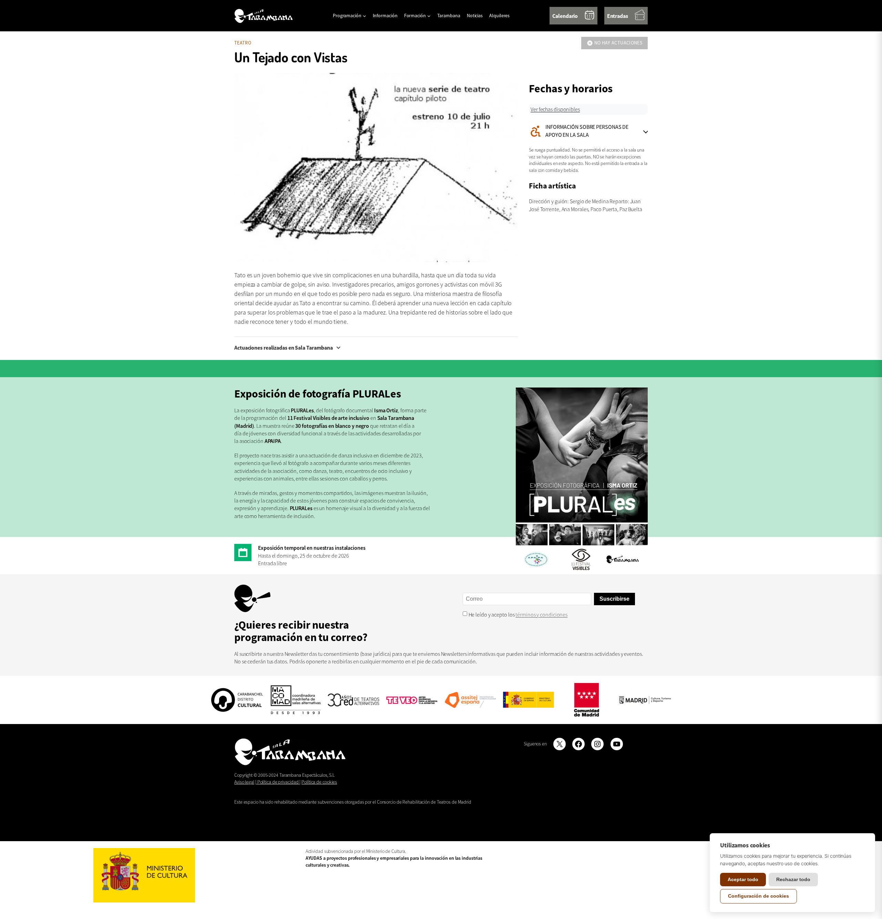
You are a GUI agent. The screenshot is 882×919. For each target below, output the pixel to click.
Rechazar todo (793, 879)
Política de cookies (319, 782)
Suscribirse (614, 599)
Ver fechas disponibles (555, 109)
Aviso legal (244, 782)
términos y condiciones (541, 614)
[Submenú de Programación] (364, 16)
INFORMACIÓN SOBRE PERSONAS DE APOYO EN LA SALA (578, 130)
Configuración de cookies (758, 896)
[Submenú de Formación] (429, 16)
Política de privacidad (278, 782)
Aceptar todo (743, 879)
